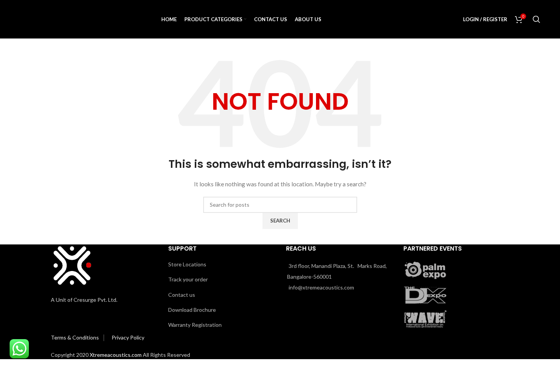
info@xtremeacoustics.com (321, 287)
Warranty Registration (195, 324)
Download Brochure (192, 309)
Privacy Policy (128, 337)
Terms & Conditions (75, 337)
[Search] (536, 19)
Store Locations (187, 264)
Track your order (188, 279)
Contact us (181, 294)
